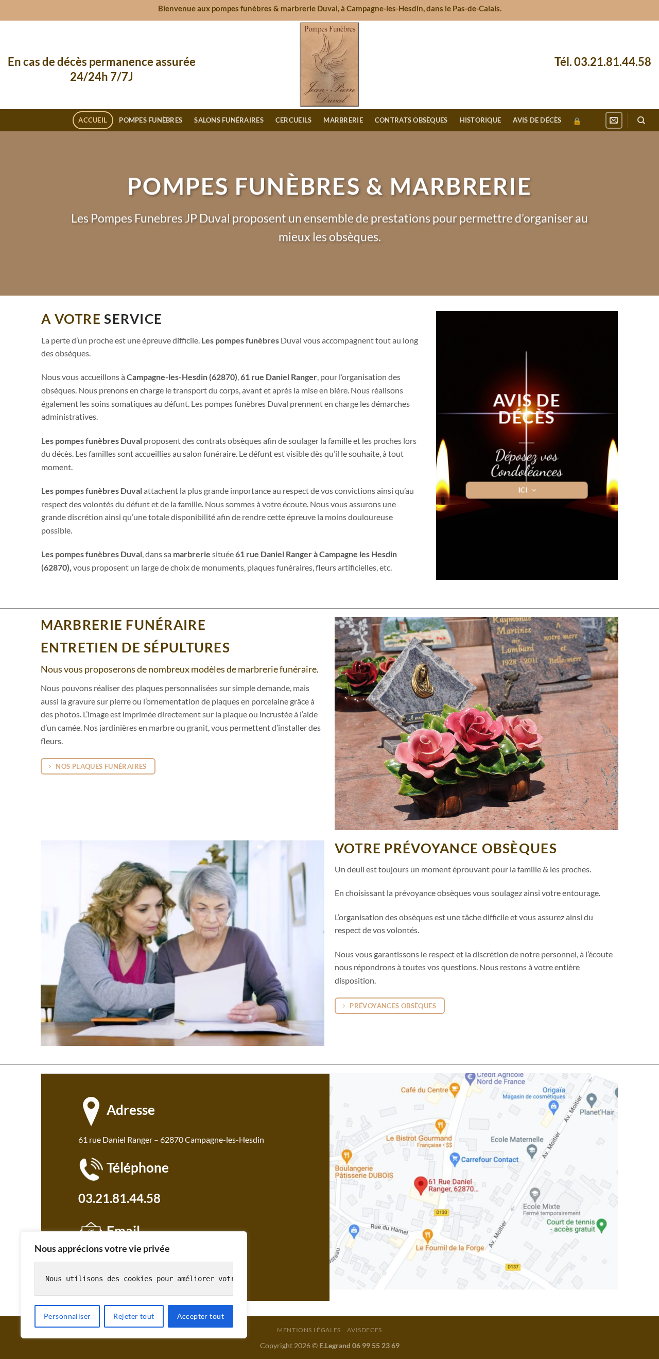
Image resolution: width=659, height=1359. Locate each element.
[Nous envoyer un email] (613, 120)
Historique (480, 120)
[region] (134, 1284)
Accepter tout (200, 1316)
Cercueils (293, 120)
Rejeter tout (133, 1316)
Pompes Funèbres (150, 120)
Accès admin (576, 121)
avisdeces (364, 1330)
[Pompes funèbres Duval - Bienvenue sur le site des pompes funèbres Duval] (330, 65)
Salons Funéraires (228, 120)
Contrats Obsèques (411, 120)
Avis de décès (537, 120)
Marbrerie (342, 120)
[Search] (641, 120)
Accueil (92, 120)
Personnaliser (67, 1316)
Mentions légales (309, 1330)
